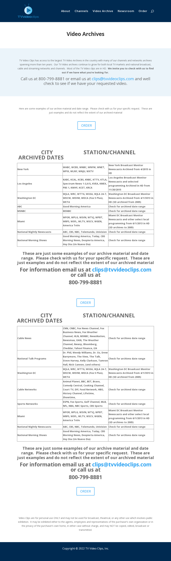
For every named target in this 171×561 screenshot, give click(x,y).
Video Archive (103, 11)
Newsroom (126, 11)
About (65, 11)
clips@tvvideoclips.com (113, 78)
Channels (81, 11)
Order (143, 11)
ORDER (86, 125)
